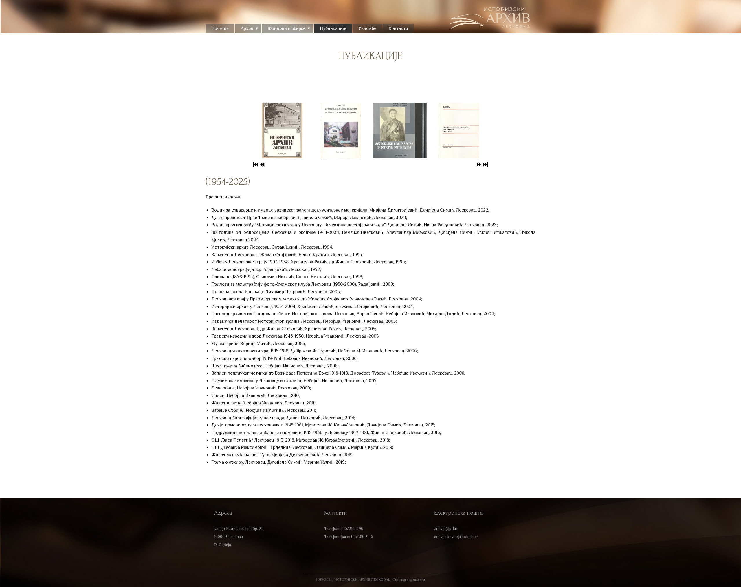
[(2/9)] (341, 130)
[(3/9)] (400, 130)
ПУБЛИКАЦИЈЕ (371, 56)
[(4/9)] (459, 130)
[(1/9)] (282, 130)
